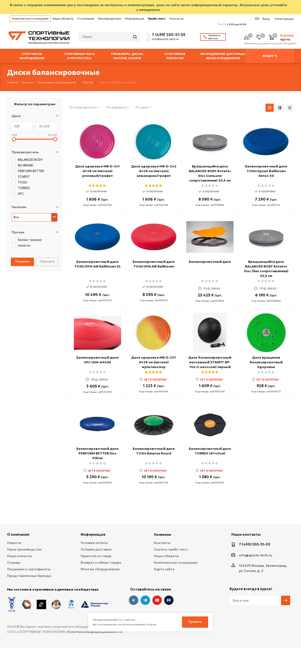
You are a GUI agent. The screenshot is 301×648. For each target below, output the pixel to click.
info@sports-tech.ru (165, 39)
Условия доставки (96, 549)
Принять (195, 622)
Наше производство (24, 549)
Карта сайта (164, 569)
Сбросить (47, 261)
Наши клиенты (19, 556)
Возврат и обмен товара (101, 562)
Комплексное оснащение (30, 18)
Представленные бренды (29, 576)
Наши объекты (63, 18)
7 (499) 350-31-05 (168, 34)
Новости (14, 543)
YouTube (157, 600)
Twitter (169, 600)
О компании (85, 18)
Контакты (177, 18)
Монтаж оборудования (100, 569)
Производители (109, 18)
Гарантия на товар (96, 556)
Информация (134, 18)
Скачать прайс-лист (171, 549)
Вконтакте (133, 600)
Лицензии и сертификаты (29, 569)
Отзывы (13, 562)
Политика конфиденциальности (94, 632)
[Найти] (135, 37)
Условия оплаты (94, 543)
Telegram (145, 600)
